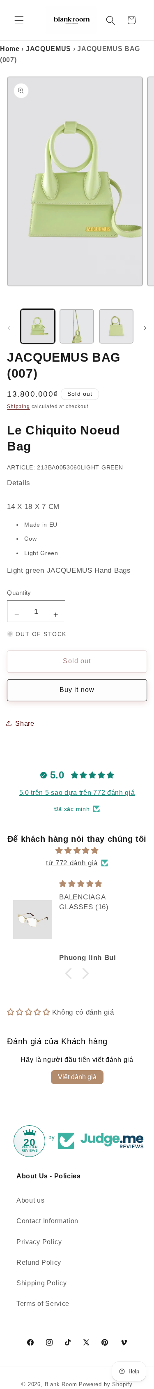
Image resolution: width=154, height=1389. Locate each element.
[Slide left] (9, 328)
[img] (77, 850)
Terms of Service (42, 1303)
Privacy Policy (39, 1241)
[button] (19, 20)
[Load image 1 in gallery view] (38, 326)
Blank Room (62, 1384)
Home (10, 48)
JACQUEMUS (48, 48)
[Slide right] (145, 328)
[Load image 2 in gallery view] (77, 326)
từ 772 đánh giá (72, 863)
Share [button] (24, 723)
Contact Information (47, 1220)
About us (30, 1200)
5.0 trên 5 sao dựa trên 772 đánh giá (77, 792)
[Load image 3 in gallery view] (116, 326)
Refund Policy (38, 1262)
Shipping (18, 406)
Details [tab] (18, 482)
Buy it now (77, 689)
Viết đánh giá (77, 1076)
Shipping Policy (41, 1283)
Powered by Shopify (106, 1384)
